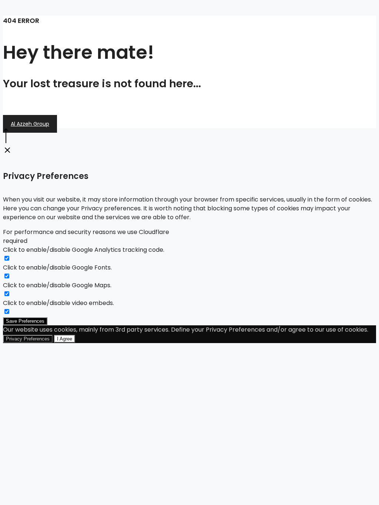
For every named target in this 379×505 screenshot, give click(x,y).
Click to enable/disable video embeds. (58, 303)
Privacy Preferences (28, 339)
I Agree (64, 339)
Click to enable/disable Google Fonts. (57, 267)
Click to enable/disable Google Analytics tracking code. (83, 249)
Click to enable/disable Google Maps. (57, 285)
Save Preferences (25, 321)
